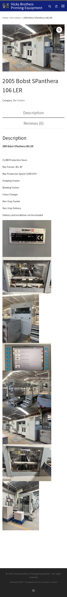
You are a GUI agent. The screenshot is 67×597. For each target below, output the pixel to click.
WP (21, 582)
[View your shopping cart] (56, 6)
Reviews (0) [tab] (34, 123)
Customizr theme (49, 582)
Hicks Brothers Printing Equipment (32, 573)
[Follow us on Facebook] (33, 591)
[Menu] (63, 6)
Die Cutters (15, 17)
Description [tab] (33, 112)
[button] (59, 30)
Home (5, 17)
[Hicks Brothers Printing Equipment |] (6, 5)
